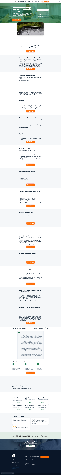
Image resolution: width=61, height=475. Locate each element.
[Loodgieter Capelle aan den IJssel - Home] (14, 1)
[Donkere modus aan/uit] (59, 1)
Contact (39, 1)
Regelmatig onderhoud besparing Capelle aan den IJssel (35, 462)
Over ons (36, 1)
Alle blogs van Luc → (23, 357)
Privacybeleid (4, 473)
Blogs (32, 1)
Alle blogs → (33, 464)
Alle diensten (25, 470)
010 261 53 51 (21, 97)
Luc (14, 17)
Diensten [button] (29, 1)
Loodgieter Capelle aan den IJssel (22, 1)
